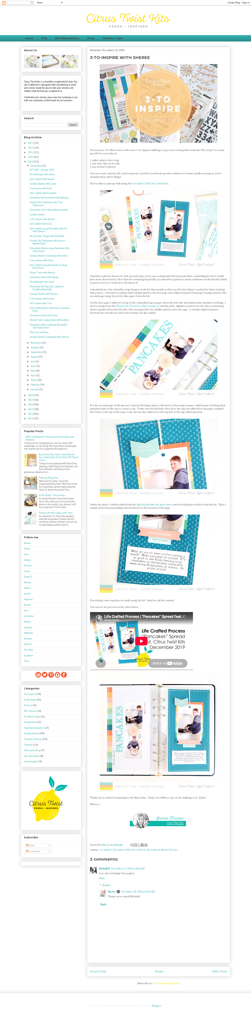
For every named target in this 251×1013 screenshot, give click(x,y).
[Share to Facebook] (142, 845)
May (33, 370)
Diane (27, 571)
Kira (26, 610)
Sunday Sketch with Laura (43, 183)
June (33, 366)
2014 (30, 413)
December (36, 165)
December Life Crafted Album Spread (49, 209)
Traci (26, 661)
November (36, 342)
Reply (102, 878)
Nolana (28, 638)
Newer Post (98, 971)
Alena (27, 548)
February (35, 384)
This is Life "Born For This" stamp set (137, 306)
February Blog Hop (48, 477)
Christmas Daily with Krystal (44, 277)
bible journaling (32, 750)
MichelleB (104, 868)
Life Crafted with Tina (41, 303)
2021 (30, 152)
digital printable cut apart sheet (154, 504)
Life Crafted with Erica (41, 223)
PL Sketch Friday (32, 716)
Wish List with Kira (39, 332)
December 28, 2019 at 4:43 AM (138, 891)
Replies (107, 885)
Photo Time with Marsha (42, 272)
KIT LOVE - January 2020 (42, 169)
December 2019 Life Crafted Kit (150, 183)
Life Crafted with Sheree (42, 179)
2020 (30, 156)
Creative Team (112, 38)
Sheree (112, 891)
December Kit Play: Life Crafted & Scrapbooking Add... (47, 288)
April (33, 375)
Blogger (156, 1005)
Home (29, 38)
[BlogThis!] (135, 845)
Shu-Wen (28, 649)
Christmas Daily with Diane (44, 315)
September (36, 352)
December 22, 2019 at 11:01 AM (128, 868)
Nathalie (28, 633)
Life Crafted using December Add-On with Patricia (48, 230)
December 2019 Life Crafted (129, 849)
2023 (30, 143)
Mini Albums (30, 711)
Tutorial (28, 744)
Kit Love (28, 705)
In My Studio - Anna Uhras (52, 495)
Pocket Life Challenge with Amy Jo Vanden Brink (47, 242)
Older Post (219, 971)
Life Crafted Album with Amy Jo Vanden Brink (50, 310)
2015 (30, 409)
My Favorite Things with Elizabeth (47, 236)
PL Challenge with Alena (42, 174)
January (35, 389)
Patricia (27, 644)
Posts (31, 845)
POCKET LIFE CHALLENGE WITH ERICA (49, 320)
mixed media (30, 761)
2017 (30, 399)
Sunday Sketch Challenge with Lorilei (49, 255)
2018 (30, 395)
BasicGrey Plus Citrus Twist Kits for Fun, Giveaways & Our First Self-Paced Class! (58, 457)
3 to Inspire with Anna (41, 188)
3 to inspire (105, 849)
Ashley (27, 560)
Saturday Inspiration (34, 727)
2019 (30, 161)
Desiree (28, 565)
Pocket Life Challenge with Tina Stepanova (46, 204)
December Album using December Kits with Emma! (49, 250)
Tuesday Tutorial (33, 739)
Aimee (27, 543)
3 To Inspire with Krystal (42, 298)
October (35, 347)
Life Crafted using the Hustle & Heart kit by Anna (48, 267)
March (34, 380)
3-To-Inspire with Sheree (42, 219)
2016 (30, 404)
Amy (26, 554)
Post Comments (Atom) (166, 983)
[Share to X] (139, 845)
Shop (90, 38)
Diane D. (28, 576)
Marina (27, 621)
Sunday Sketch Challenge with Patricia (49, 336)
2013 (30, 418)
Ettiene (27, 582)
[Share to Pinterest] (146, 845)
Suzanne (28, 655)
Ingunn (27, 588)
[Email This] (132, 845)
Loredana (28, 616)
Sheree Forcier (169, 849)
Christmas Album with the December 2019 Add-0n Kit (48, 326)
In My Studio (30, 699)
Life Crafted (153, 849)
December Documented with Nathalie (49, 197)
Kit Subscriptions (67, 38)
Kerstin (27, 604)
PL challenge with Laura (42, 281)
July (33, 361)
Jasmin (27, 593)
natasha (28, 627)
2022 (30, 147)
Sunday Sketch (37, 214)
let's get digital (31, 756)
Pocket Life (29, 722)
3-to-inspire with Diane (41, 260)
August (34, 356)
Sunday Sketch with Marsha (44, 293)
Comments (34, 851)
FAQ (44, 38)
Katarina (28, 599)
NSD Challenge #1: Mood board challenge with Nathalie (50, 438)
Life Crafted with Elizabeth (43, 193)
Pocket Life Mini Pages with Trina (56, 512)
